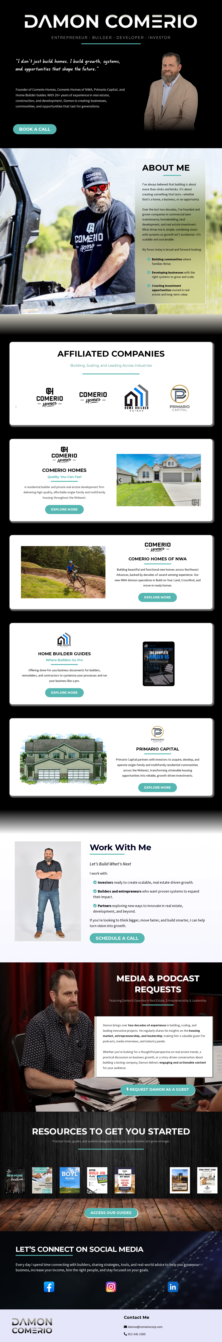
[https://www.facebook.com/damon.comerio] (49, 1287)
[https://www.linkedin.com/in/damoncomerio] (172, 1287)
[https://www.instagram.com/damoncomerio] (111, 1287)
